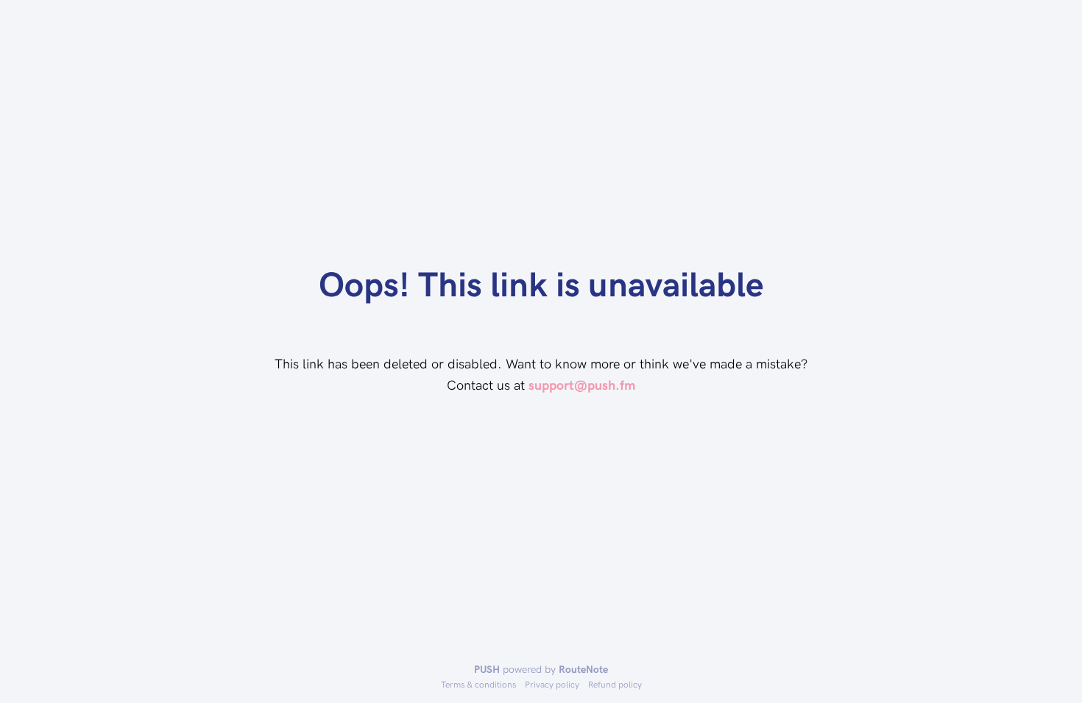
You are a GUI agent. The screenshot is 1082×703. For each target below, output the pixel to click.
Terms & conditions (478, 684)
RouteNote (583, 669)
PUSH (487, 669)
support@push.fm (581, 384)
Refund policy (615, 684)
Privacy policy (552, 684)
